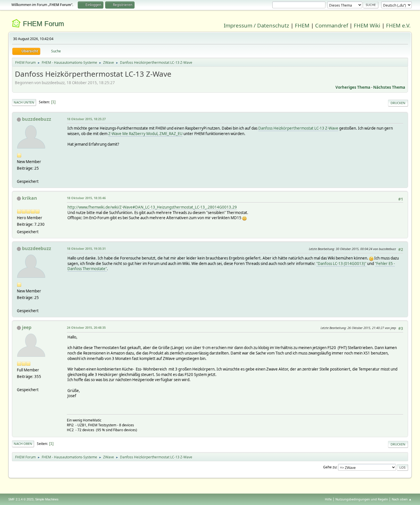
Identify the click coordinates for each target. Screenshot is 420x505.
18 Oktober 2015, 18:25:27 (86, 119)
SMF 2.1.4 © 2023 (20, 499)
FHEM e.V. (398, 25)
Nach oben (23, 443)
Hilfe (328, 499)
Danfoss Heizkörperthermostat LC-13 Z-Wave (298, 128)
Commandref (331, 25)
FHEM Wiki (367, 25)
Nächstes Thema (389, 87)
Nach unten (24, 102)
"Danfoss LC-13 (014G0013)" (341, 263)
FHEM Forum (43, 23)
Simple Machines (47, 499)
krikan (29, 198)
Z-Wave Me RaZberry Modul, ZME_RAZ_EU (145, 133)
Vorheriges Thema (352, 87)
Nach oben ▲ (402, 499)
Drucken (398, 103)
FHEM (302, 25)
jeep (26, 327)
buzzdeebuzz (36, 119)
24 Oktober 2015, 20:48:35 (86, 327)
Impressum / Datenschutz (256, 25)
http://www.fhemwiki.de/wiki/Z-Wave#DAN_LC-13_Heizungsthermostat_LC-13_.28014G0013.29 (152, 207)
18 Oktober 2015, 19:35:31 (86, 248)
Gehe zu (329, 467)
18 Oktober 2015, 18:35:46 (86, 198)
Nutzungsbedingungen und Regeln (361, 499)
